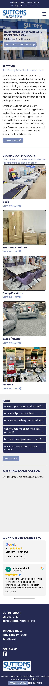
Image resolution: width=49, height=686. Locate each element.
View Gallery (11, 205)
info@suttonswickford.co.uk (26, 6)
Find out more (35, 683)
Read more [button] (10, 591)
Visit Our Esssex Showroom (19, 44)
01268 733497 (18, 2)
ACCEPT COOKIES (18, 683)
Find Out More (12, 140)
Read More (10, 458)
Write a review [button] (15, 556)
